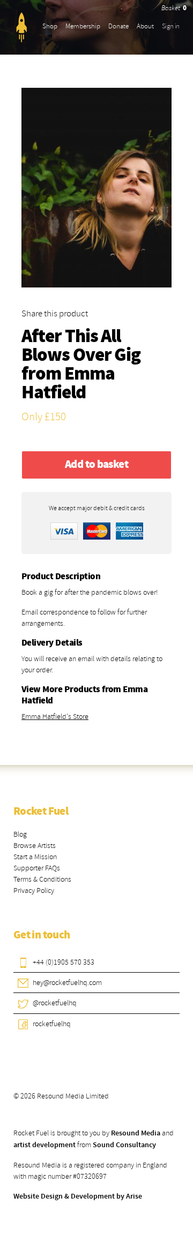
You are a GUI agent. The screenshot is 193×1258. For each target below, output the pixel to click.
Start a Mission (35, 856)
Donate (118, 26)
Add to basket (96, 465)
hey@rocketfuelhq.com (67, 982)
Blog (20, 834)
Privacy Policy (33, 890)
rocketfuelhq (52, 1023)
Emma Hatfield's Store (54, 716)
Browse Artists (34, 845)
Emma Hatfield (68, 383)
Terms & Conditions (42, 879)
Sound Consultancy (124, 1145)
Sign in (171, 26)
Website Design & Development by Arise (77, 1196)
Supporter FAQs (36, 868)
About (145, 26)
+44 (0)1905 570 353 (63, 962)
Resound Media (135, 1133)
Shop (49, 26)
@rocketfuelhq (55, 1002)
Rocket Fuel (40, 812)
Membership (82, 26)
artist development (44, 1145)
